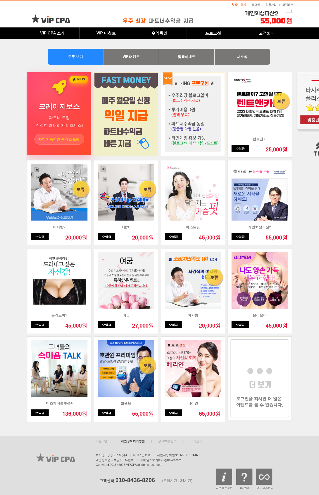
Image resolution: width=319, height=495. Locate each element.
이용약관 (102, 441)
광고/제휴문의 (167, 441)
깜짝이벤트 (186, 57)
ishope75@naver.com (166, 460)
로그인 (256, 4)
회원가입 (271, 4)
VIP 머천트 (131, 57)
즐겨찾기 (240, 4)
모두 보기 (75, 57)
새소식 (242, 57)
